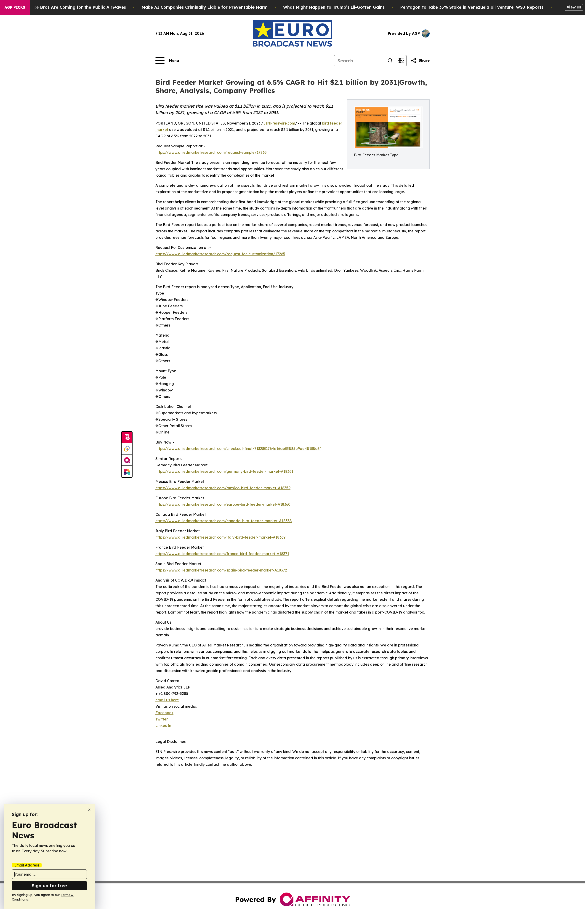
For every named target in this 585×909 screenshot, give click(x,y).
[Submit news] (127, 437)
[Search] (390, 60)
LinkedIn (163, 725)
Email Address (26, 865)
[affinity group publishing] (127, 460)
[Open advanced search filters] (401, 60)
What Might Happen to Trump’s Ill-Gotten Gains (334, 7)
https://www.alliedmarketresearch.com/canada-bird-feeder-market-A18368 (223, 520)
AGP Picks (15, 7)
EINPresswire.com (279, 123)
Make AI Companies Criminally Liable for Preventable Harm (204, 7)
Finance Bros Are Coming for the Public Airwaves (74, 7)
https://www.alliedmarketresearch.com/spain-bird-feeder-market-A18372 (221, 570)
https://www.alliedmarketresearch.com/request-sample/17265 (211, 152)
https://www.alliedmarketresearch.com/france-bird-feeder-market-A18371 (222, 553)
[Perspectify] (127, 448)
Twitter (161, 719)
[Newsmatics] (127, 471)
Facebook (164, 712)
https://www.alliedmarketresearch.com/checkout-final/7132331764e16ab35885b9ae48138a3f (238, 448)
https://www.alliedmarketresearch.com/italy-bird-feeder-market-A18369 (220, 537)
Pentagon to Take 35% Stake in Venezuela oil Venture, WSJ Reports (471, 7)
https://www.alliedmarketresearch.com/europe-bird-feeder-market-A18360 (222, 504)
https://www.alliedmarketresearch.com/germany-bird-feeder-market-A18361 (224, 471)
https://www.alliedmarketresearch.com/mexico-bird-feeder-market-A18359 (222, 488)
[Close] (89, 810)
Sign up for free (49, 885)
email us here (167, 700)
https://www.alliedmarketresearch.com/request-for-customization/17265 (220, 254)
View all (574, 7)
